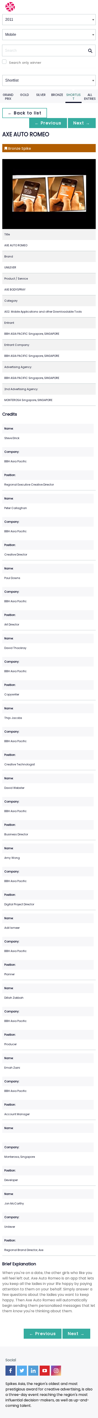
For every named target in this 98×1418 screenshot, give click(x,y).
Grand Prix (8, 97)
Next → (81, 123)
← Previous (48, 123)
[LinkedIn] (33, 1371)
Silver (41, 95)
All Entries (90, 97)
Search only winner (25, 62)
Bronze (57, 95)
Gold (24, 95)
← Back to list (24, 113)
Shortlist (73, 97)
